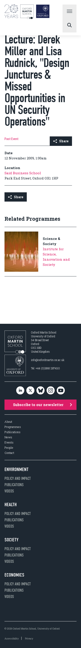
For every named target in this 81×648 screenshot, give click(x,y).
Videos (9, 491)
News (8, 437)
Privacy (29, 638)
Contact (9, 452)
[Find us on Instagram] (51, 390)
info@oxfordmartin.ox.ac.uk (47, 360)
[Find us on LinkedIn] (20, 390)
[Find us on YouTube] (61, 390)
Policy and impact (17, 478)
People (8, 447)
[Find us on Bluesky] (40, 390)
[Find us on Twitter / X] (30, 390)
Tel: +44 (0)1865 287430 (45, 368)
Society (11, 540)
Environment (16, 469)
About (8, 421)
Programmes (12, 426)
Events (9, 442)
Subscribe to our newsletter (38, 404)
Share (63, 141)
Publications (12, 432)
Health (10, 505)
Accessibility (11, 638)
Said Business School (22, 173)
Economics (14, 575)
